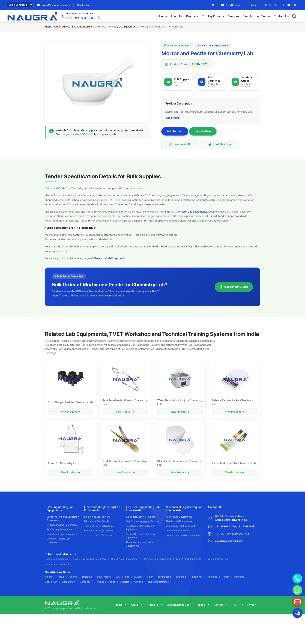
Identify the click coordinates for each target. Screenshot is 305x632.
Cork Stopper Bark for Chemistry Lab (70, 402)
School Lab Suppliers (56, 558)
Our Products (62, 26)
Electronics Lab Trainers (97, 516)
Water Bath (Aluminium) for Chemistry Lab (179, 402)
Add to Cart (175, 131)
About (134, 604)
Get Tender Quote (236, 287)
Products (192, 16)
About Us (177, 16)
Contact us (121, 204)
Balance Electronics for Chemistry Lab (232, 402)
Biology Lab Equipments (124, 558)
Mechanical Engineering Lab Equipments (184, 508)
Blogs (201, 604)
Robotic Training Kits (217, 558)
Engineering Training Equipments (184, 535)
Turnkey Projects (213, 16)
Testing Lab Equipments (179, 516)
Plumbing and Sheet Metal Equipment (140, 527)
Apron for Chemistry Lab (62, 463)
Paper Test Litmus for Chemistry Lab (234, 463)
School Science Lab (178, 604)
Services (233, 16)
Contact (218, 604)
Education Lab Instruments (88, 26)
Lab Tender (263, 16)
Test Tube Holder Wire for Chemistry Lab (125, 402)
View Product (69, 411)
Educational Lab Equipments (62, 534)
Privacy (251, 604)
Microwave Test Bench (96, 521)
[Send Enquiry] (297, 601)
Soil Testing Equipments (60, 529)
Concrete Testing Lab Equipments (58, 540)
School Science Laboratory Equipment (140, 536)
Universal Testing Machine (98, 530)
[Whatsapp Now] (297, 590)
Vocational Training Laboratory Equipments (63, 518)
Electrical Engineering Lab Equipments (143, 508)
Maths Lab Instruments (188, 558)
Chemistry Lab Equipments (122, 26)
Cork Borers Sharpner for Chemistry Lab (124, 463)
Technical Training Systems (99, 525)
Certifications (84, 5)
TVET (235, 604)
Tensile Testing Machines (98, 535)
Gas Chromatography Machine (142, 521)
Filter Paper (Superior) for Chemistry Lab (179, 463)
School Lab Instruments (57, 564)
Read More (172, 117)
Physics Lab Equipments (179, 521)
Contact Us (281, 16)
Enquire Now (203, 131)
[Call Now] (297, 579)
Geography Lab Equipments (181, 525)
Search (247, 16)
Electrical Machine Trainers (140, 516)
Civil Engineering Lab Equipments (60, 508)
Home (163, 16)
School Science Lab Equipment (89, 558)
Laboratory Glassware (178, 530)
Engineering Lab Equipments (62, 524)
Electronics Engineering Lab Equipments (102, 508)
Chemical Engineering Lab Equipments (140, 544)
